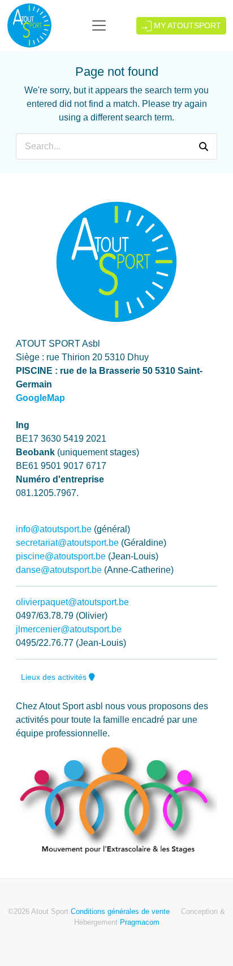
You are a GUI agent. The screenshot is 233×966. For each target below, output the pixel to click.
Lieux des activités (55, 677)
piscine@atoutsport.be (61, 556)
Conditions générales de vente (120, 911)
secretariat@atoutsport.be (67, 542)
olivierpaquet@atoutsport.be (72, 602)
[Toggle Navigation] (99, 25)
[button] (204, 146)
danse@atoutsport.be (59, 570)
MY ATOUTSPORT (186, 25)
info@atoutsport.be (54, 529)
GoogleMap (40, 398)
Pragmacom (139, 922)
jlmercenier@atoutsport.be (69, 629)
